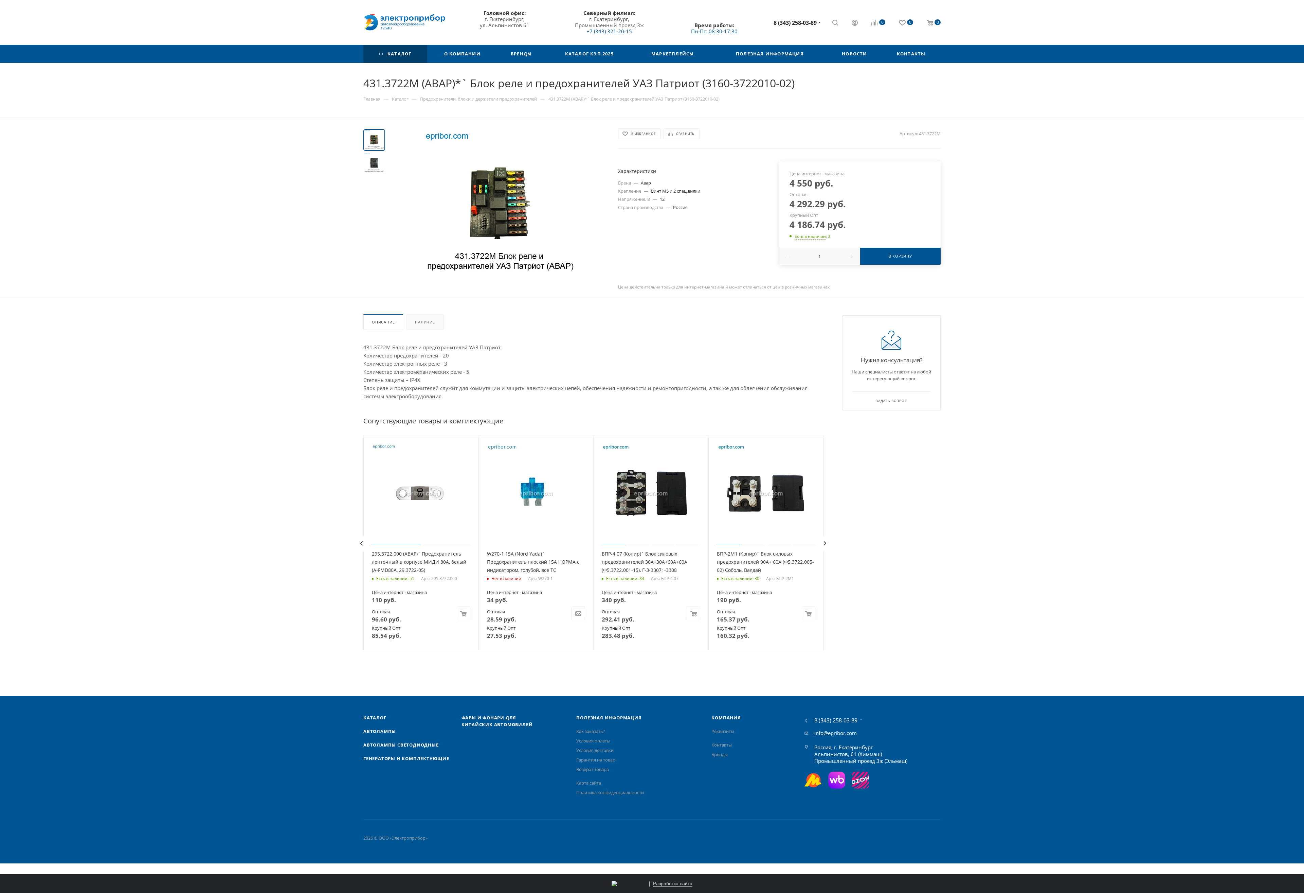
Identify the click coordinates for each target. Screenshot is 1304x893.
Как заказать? (590, 731)
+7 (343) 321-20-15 (609, 31)
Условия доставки (595, 750)
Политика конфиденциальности (610, 792)
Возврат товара (592, 769)
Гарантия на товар (595, 760)
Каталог (374, 718)
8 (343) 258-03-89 (795, 23)
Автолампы (379, 731)
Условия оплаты (593, 741)
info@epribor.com (835, 733)
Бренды (719, 754)
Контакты (721, 745)
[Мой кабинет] (855, 23)
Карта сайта (588, 783)
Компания (726, 718)
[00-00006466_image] (499, 205)
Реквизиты (722, 731)
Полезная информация (608, 718)
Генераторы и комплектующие (406, 758)
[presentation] (361, 543)
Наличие (425, 322)
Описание (383, 322)
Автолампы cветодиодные (401, 745)
